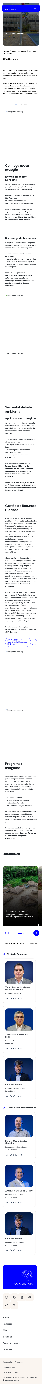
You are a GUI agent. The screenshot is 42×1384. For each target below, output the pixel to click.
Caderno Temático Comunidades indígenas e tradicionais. (20, 835)
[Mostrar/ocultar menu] (35, 8)
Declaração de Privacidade (13, 1362)
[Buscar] (30, 8)
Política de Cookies (10, 1372)
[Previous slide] (6, 933)
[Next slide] (36, 933)
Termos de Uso (9, 1367)
